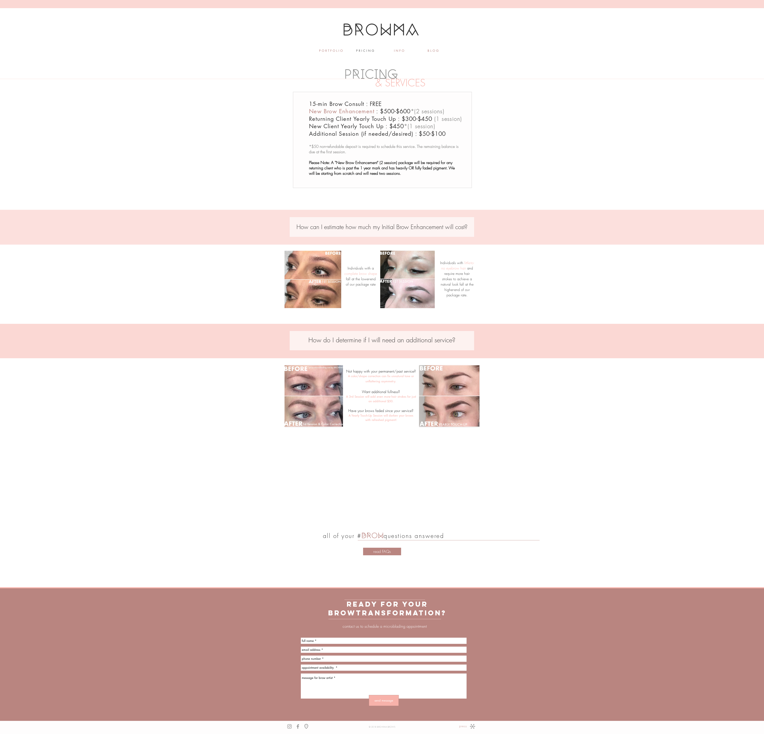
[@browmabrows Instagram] (289, 726)
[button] (399, 50)
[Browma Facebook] (298, 726)
